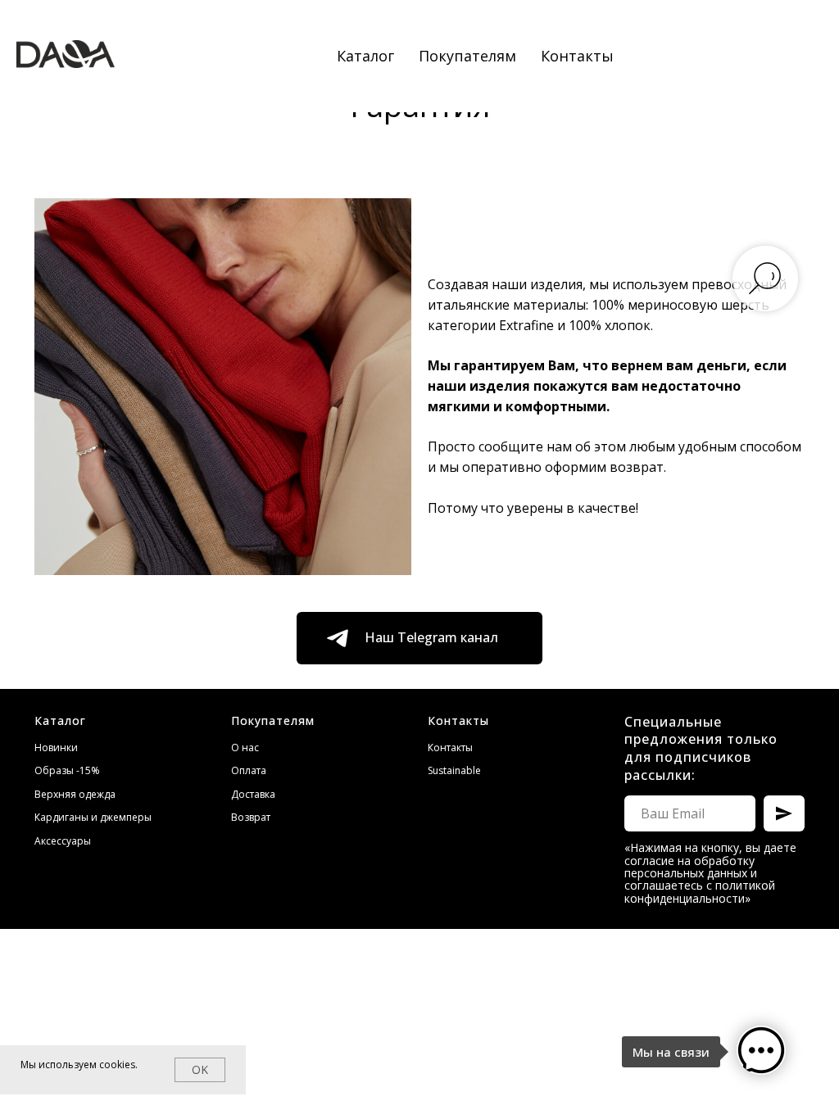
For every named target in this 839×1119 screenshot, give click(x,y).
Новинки (56, 747)
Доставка (253, 794)
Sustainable (454, 770)
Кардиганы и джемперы (93, 817)
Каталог (365, 56)
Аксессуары (62, 841)
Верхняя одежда (75, 794)
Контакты (577, 56)
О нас (245, 747)
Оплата (248, 770)
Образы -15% (67, 770)
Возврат (250, 817)
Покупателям (467, 56)
